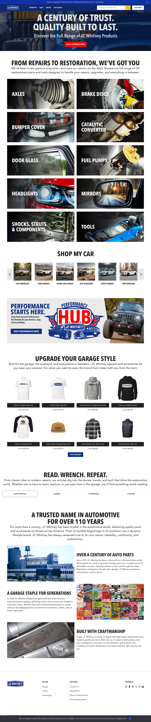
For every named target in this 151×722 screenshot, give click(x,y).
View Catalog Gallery (78, 699)
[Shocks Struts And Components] (40, 227)
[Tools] (110, 227)
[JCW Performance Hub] (75, 343)
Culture (45, 691)
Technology (46, 695)
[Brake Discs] (110, 94)
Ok (130, 718)
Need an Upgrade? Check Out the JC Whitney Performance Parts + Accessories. (75, 2)
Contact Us (74, 687)
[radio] (20, 494)
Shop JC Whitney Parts (79, 695)
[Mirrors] (110, 193)
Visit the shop (75, 454)
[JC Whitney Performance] (75, 50)
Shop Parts (138, 8)
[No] (148, 719)
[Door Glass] (40, 160)
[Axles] (40, 94)
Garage (45, 687)
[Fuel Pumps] (110, 160)
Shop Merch (75, 691)
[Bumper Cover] (40, 127)
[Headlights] (40, 193)
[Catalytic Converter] (110, 127)
